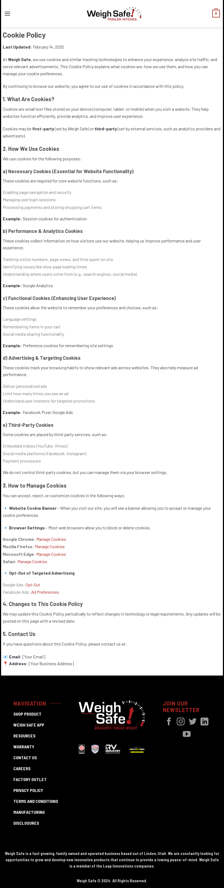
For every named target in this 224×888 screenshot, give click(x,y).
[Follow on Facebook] (169, 722)
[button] (7, 13)
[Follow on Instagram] (181, 722)
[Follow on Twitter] (193, 722)
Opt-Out (33, 584)
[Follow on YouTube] (187, 734)
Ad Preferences (45, 592)
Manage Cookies (50, 546)
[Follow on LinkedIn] (204, 722)
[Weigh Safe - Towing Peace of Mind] (114, 13)
